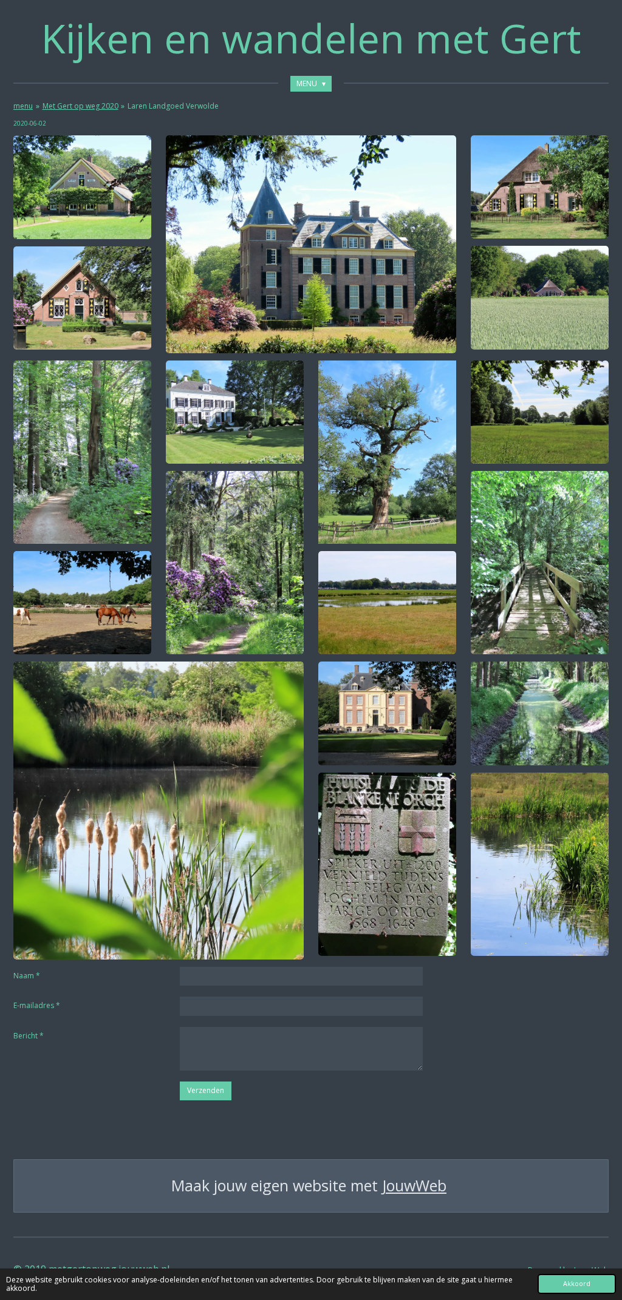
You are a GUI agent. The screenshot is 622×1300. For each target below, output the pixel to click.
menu (23, 106)
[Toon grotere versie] (82, 187)
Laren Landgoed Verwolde (173, 106)
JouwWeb (414, 1185)
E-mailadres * (36, 1005)
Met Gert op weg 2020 (80, 106)
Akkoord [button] (576, 1283)
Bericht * (28, 1036)
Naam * (26, 975)
